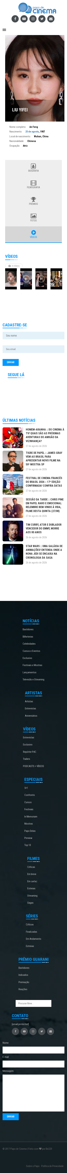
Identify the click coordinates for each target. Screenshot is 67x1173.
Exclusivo (27, 658)
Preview (28, 838)
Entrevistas (30, 708)
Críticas (31, 867)
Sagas (30, 902)
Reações (23, 989)
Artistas (29, 701)
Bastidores (28, 629)
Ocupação (14, 145)
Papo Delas (30, 830)
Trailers (26, 758)
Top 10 (27, 845)
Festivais (28, 809)
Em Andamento (33, 938)
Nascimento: (15, 131)
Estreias (31, 888)
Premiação (24, 982)
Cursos (28, 802)
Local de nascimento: (20, 136)
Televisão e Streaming (33, 679)
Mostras (28, 823)
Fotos (33, 220)
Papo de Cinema (18, 1148)
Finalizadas (31, 931)
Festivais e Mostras (32, 665)
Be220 (49, 1148)
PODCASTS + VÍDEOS (33, 766)
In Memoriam (30, 816)
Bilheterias (28, 636)
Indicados (23, 974)
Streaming (32, 895)
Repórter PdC (29, 751)
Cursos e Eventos (31, 651)
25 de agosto (32, 131)
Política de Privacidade (52, 1166)
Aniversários (31, 715)
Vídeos (33, 237)
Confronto (29, 795)
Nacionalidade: (16, 141)
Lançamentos (29, 672)
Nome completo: (17, 126)
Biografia (33, 170)
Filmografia (33, 187)
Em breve (31, 874)
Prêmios (33, 204)
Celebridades (29, 643)
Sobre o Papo (33, 1166)
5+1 (26, 787)
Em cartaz (32, 881)
